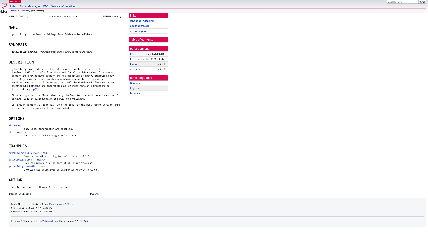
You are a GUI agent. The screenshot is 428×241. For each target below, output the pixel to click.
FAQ (45, 6)
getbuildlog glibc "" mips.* (27, 159)
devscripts (24, 11)
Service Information (63, 6)
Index (13, 6)
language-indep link (142, 20)
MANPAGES (15, 1)
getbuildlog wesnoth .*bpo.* (27, 166)
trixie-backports (139, 59)
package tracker (139, 25)
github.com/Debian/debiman (44, 221)
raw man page (138, 31)
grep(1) (34, 89)
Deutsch (135, 83)
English (134, 88)
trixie (133, 54)
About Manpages (30, 6)
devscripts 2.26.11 (63, 204)
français (135, 93)
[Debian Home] (4, 7)
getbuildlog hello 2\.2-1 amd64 (29, 152)
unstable (135, 69)
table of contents (141, 39)
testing (14, 11)
